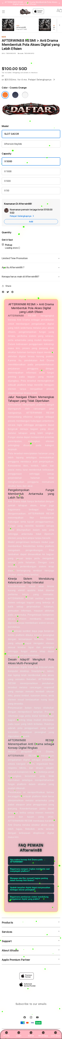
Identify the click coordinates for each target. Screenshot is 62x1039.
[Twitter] (8, 293)
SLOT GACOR (11, 134)
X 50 (6, 190)
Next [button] (59, 3)
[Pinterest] (13, 293)
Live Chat (55, 1035)
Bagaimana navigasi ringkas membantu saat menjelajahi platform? (30, 870)
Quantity (6, 232)
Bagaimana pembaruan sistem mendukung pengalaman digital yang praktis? (29, 898)
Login (18, 1035)
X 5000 (8, 161)
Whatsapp (43, 1035)
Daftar (31, 1035)
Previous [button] (2, 3)
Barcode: (21, 53)
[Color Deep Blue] (15, 95)
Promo (6, 1035)
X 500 (7, 181)
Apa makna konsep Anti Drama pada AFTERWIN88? (26, 861)
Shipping (16, 72)
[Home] (25, 12)
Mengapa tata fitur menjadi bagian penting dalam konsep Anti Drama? (29, 879)
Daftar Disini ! (43, 4)
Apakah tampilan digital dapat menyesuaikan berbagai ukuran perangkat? (30, 888)
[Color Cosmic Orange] (5, 94)
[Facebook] (4, 293)
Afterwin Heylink (13, 144)
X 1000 (8, 171)
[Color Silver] (25, 95)
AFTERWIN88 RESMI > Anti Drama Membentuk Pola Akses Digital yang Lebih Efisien (31, 3)
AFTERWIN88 (16, 315)
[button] (3, 11)
